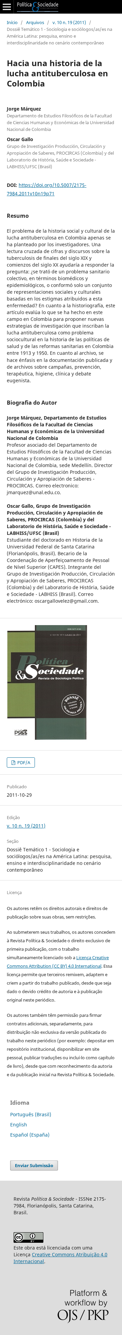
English (18, 1124)
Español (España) (29, 1134)
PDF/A (23, 762)
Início (12, 22)
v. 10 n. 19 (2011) (69, 22)
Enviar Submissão (34, 1165)
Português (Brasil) (30, 1114)
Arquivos (35, 22)
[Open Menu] (7, 7)
